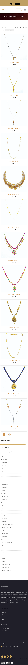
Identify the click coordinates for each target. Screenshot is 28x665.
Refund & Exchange (5, 633)
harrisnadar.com (16, 658)
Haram (3, 468)
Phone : (3, 646)
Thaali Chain (5, 475)
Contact (3, 614)
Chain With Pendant (6, 527)
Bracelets (4, 499)
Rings (3, 505)
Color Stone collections (7, 555)
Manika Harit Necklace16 (14, 294)
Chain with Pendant (6, 570)
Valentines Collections (7, 524)
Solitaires (4, 518)
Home (5, 16)
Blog (3, 619)
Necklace (4, 536)
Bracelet (3, 471)
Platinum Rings (5, 564)
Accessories (4, 484)
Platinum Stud (5, 567)
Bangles (3, 490)
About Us (4, 612)
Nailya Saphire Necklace (14, 393)
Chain (3, 481)
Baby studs (4, 515)
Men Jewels (4, 493)
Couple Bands (5, 533)
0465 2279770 (8, 646)
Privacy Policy (4, 630)
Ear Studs (4, 487)
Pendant (3, 512)
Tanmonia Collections (7, 548)
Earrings (3, 521)
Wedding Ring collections (8, 545)
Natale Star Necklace (14, 62)
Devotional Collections (7, 542)
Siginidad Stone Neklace (14, 360)
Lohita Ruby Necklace (14, 260)
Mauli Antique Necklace (14, 327)
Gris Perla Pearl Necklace (14, 128)
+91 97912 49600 (15, 646)
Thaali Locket (5, 478)
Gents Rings (4, 496)
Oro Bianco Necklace (14, 426)
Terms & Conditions (6, 628)
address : (4, 642)
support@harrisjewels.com (10, 648)
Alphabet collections (6, 552)
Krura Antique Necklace (14, 194)
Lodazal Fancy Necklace (14, 227)
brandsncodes (18, 660)
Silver (3, 558)
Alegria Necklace (14, 95)
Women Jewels (13, 16)
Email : (3, 648)
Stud (3, 530)
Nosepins (4, 465)
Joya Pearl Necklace (14, 161)
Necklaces (21, 16)
